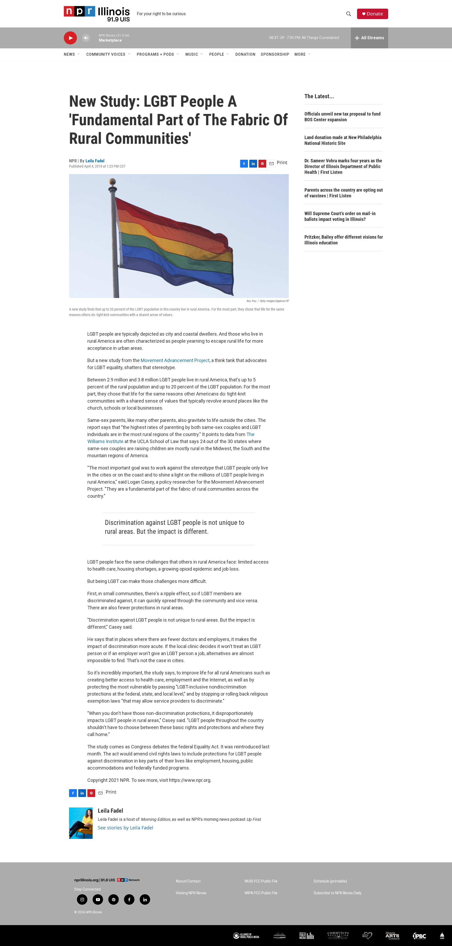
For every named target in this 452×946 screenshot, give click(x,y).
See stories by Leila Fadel (125, 827)
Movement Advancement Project (175, 360)
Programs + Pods (155, 54)
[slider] (94, 38)
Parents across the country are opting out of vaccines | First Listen (343, 192)
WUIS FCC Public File (261, 881)
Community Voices (106, 54)
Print (282, 162)
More (300, 54)
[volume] (86, 38)
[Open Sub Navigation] (79, 54)
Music (191, 54)
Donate (375, 13)
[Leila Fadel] (81, 823)
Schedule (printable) (330, 881)
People (216, 54)
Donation (245, 54)
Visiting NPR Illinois (191, 893)
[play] (70, 38)
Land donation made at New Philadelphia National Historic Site (342, 140)
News (69, 54)
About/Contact (188, 881)
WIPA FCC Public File (261, 893)
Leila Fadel (95, 160)
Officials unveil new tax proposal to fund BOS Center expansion (342, 116)
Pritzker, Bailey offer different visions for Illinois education (343, 239)
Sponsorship (275, 54)
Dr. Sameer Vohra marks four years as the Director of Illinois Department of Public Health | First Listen (343, 166)
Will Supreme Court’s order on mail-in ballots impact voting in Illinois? (340, 216)
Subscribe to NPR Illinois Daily (337, 893)
